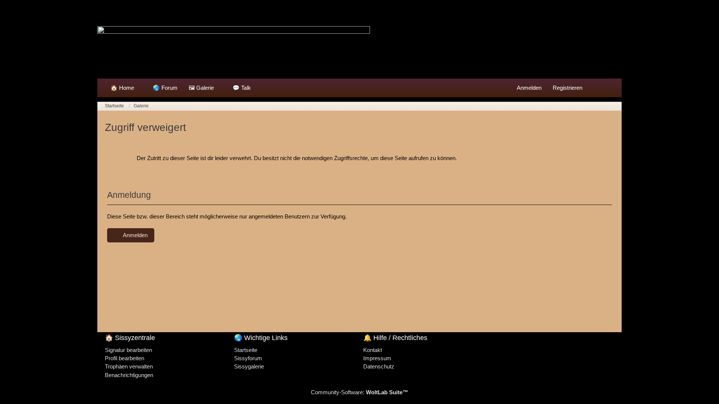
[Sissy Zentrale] (359, 43)
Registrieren (567, 88)
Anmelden (529, 88)
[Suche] (601, 88)
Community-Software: (359, 392)
